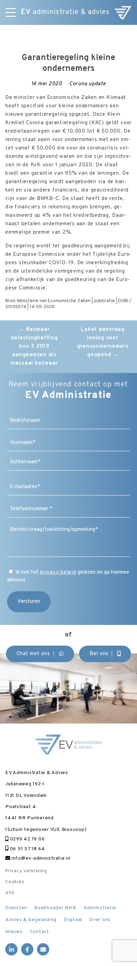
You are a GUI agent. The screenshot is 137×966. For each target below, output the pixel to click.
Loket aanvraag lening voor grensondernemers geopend (103, 342)
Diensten (16, 908)
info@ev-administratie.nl (40, 858)
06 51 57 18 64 (26, 849)
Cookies (14, 882)
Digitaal (73, 920)
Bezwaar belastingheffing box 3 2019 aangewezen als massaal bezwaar (34, 346)
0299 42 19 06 (26, 839)
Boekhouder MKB (55, 908)
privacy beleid (58, 572)
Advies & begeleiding (31, 920)
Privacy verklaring (26, 871)
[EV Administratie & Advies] (123, 12)
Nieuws (14, 932)
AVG (9, 893)
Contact (39, 932)
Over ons (100, 920)
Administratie (100, 908)
